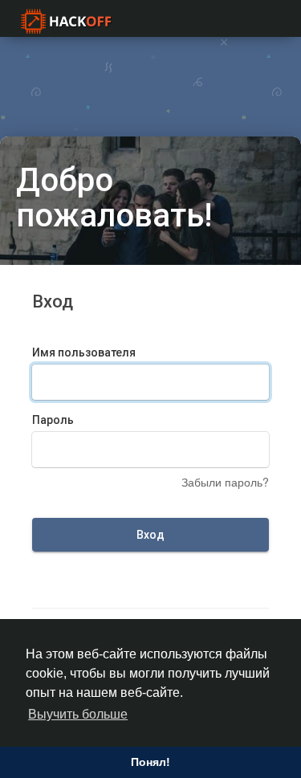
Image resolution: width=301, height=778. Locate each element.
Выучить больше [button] (78, 714)
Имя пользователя (84, 352)
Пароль (53, 419)
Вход (150, 534)
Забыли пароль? (225, 482)
